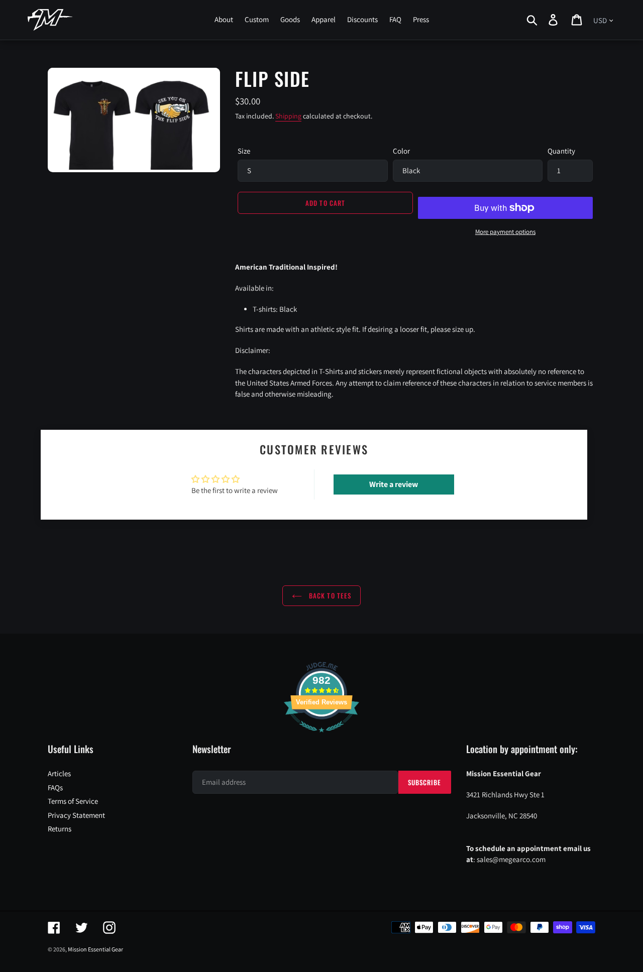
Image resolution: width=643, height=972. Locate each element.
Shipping (288, 115)
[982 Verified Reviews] (321, 737)
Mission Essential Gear (95, 949)
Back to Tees (329, 595)
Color (401, 151)
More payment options (505, 231)
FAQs (55, 787)
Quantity (561, 151)
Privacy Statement (76, 815)
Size (244, 151)
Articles (59, 773)
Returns (59, 828)
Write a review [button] (393, 484)
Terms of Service (73, 801)
